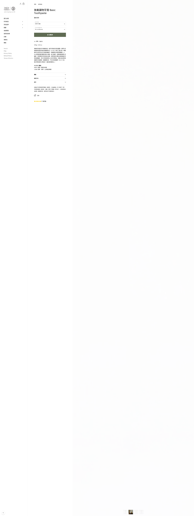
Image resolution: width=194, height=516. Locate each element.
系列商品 (40, 4)
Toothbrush (38, 27)
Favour (37, 22)
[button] (37, 101)
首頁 (35, 4)
